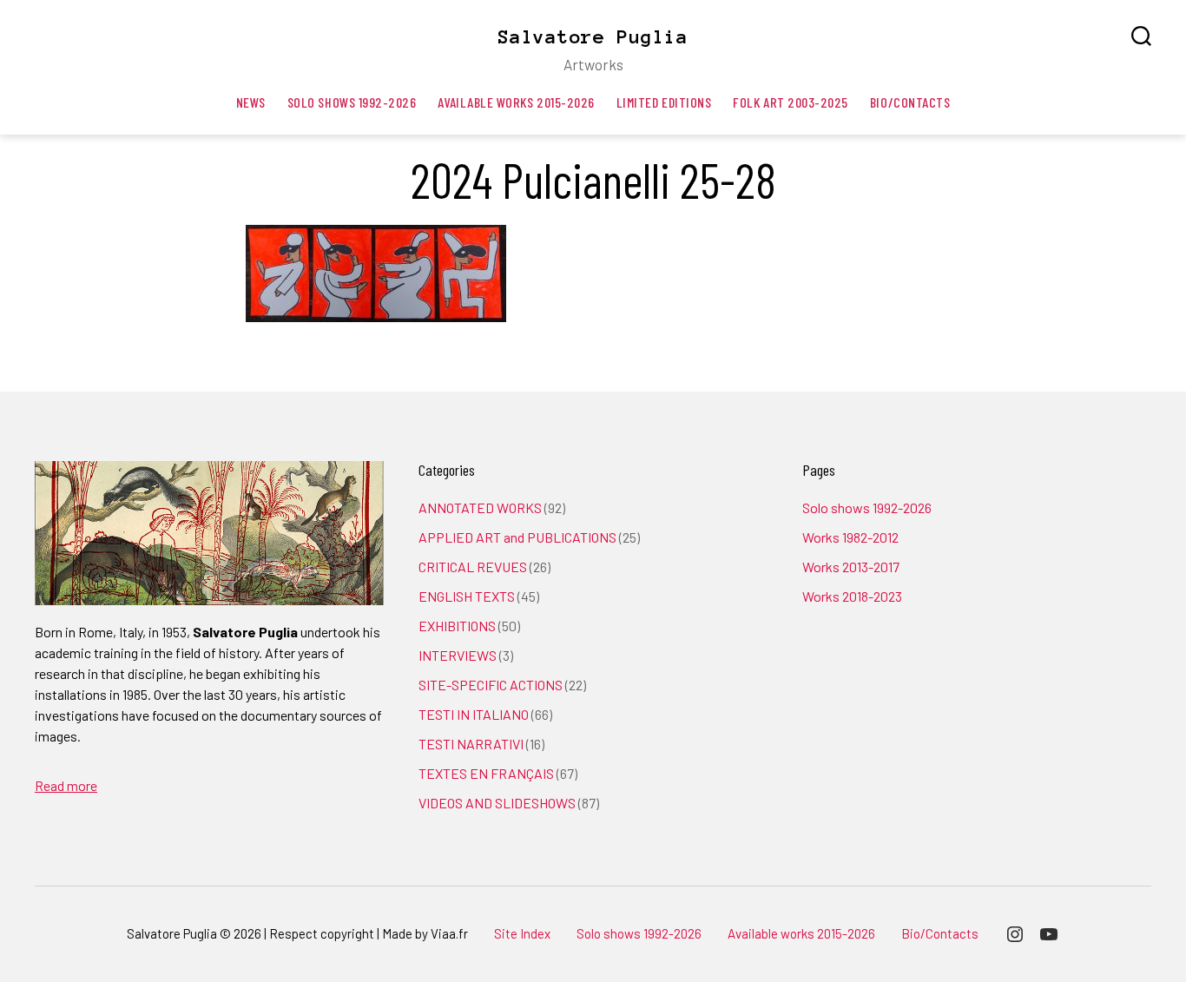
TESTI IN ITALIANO (473, 714)
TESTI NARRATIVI (471, 743)
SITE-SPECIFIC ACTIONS (490, 684)
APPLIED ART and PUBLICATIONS (517, 537)
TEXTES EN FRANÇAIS (486, 773)
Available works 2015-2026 (516, 102)
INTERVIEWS (457, 655)
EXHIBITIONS (457, 625)
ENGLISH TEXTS (466, 596)
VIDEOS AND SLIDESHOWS (497, 802)
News (251, 102)
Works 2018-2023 (852, 596)
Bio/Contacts (910, 102)
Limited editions (664, 102)
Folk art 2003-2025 (790, 102)
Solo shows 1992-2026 (352, 102)
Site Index (522, 933)
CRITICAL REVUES (472, 566)
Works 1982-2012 (850, 537)
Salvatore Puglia (593, 36)
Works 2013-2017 (850, 566)
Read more (66, 785)
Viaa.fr (449, 933)
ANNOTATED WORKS (480, 507)
